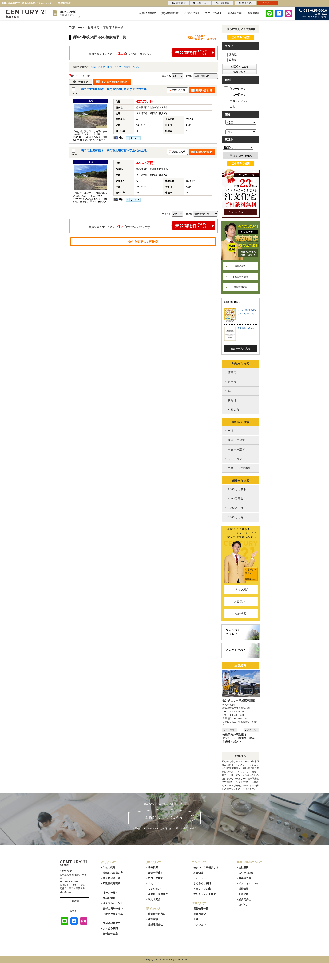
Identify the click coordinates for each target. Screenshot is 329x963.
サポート (198, 878)
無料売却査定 (240, 287)
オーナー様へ (110, 892)
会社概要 (253, 13)
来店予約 (247, 3)
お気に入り (202, 3)
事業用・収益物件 (239, 468)
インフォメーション (250, 883)
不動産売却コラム (113, 913)
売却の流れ (109, 897)
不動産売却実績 (240, 276)
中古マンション (132, 67)
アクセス (251, 730)
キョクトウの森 (202, 888)
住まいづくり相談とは (205, 867)
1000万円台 (235, 498)
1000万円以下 (237, 489)
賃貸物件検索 (170, 13)
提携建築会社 (155, 924)
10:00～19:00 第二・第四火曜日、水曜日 (314, 13)
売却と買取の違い (113, 908)
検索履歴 (225, 3)
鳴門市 (232, 391)
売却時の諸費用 (111, 923)
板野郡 (232, 400)
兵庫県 (233, 59)
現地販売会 (154, 899)
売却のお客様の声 (113, 872)
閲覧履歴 (181, 3)
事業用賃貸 (199, 913)
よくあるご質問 (202, 883)
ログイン (243, 904)
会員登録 (243, 894)
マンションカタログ (204, 894)
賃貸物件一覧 (200, 908)
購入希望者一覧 (111, 878)
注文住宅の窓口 (156, 913)
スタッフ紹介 (213, 13)
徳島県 (233, 54)
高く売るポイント (113, 903)
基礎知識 (198, 872)
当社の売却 (240, 266)
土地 (144, 67)
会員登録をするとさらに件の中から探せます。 (121, 53)
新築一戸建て (98, 67)
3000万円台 (235, 517)
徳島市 (232, 372)
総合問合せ (245, 899)
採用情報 (243, 888)
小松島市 (233, 409)
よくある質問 (110, 928)
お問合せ (74, 911)
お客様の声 (235, 13)
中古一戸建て (114, 67)
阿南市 (232, 381)
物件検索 (240, 613)
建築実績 (153, 919)
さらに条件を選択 (242, 155)
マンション (235, 458)
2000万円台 (235, 507)
